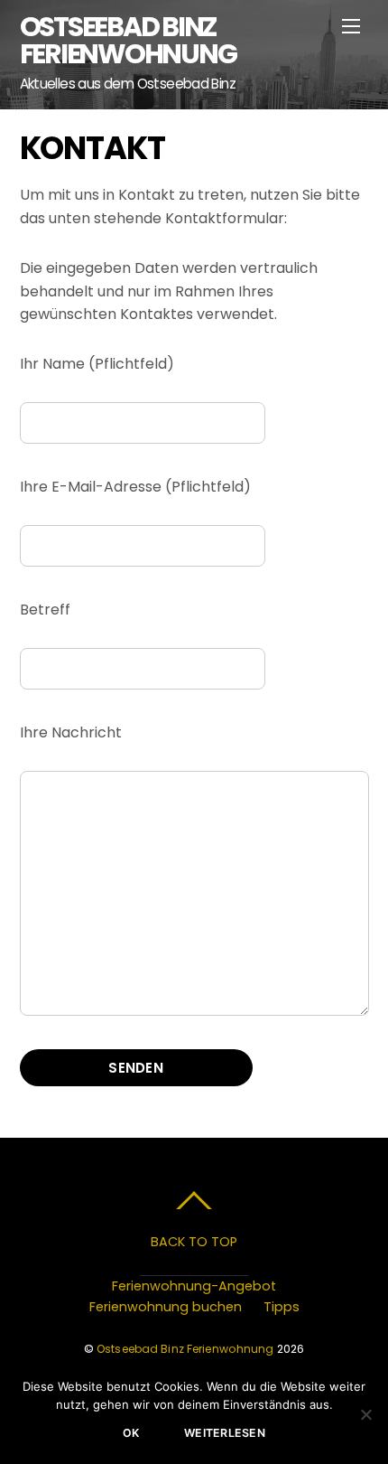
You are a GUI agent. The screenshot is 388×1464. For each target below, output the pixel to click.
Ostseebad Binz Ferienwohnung (185, 1348)
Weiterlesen (224, 1433)
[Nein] (365, 1414)
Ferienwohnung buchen (165, 1307)
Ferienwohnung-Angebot (194, 1286)
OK (131, 1433)
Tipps (281, 1307)
